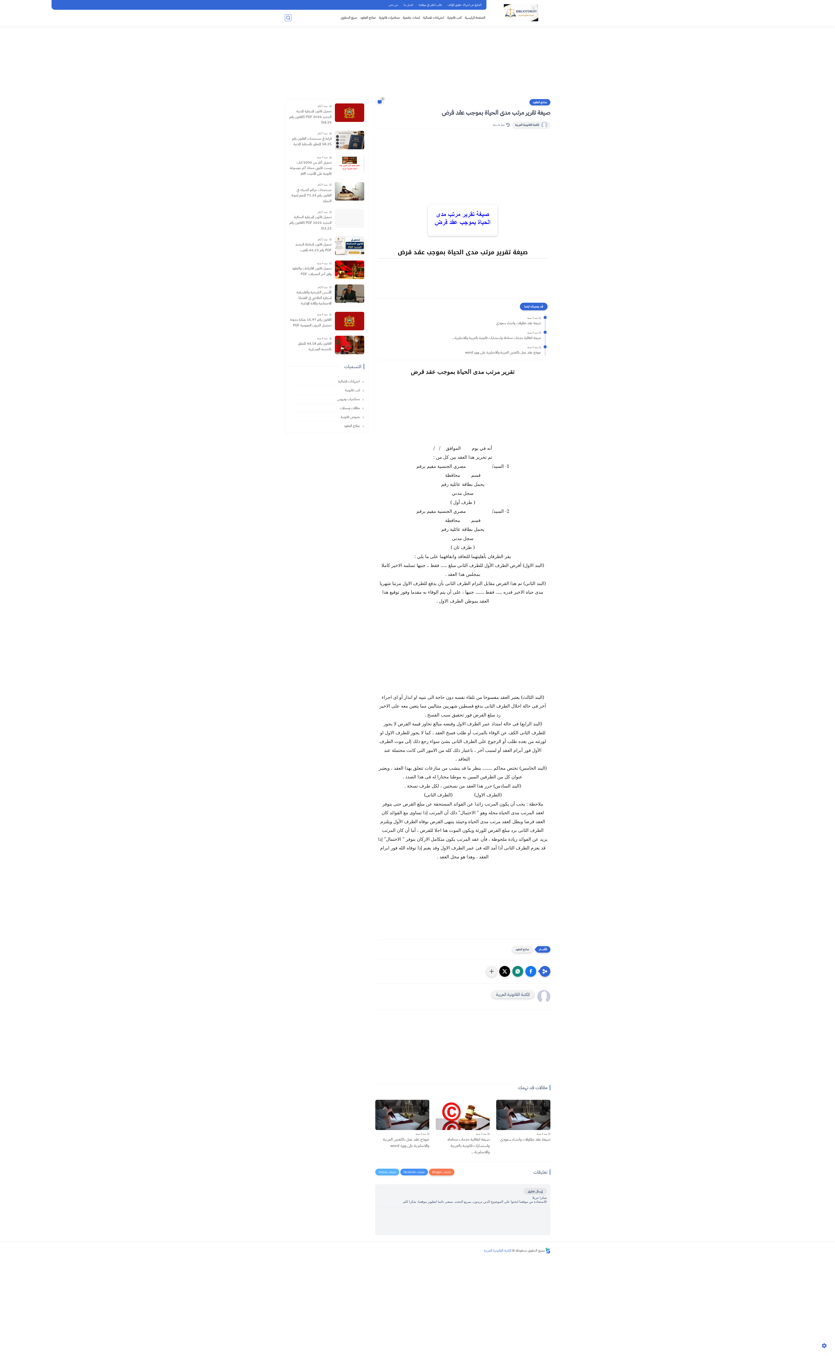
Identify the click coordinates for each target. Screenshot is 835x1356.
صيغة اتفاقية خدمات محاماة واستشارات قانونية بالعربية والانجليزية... (496, 338)
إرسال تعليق (535, 1191)
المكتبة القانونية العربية (527, 125)
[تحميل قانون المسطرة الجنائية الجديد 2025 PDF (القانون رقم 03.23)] (349, 218)
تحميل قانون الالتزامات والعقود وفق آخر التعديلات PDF (312, 271)
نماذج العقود (368, 17)
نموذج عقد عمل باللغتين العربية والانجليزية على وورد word (503, 352)
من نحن (393, 5)
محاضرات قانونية (389, 17)
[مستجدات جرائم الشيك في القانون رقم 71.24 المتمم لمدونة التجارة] (349, 191)
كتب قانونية (454, 17)
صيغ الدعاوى (349, 17)
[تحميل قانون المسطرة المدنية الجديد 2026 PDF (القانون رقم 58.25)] (349, 112)
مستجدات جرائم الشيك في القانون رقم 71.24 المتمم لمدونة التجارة (311, 195)
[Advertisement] (417, 65)
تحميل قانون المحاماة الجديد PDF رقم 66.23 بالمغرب (313, 247)
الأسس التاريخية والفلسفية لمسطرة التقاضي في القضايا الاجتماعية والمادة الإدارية (314, 298)
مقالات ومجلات (350, 408)
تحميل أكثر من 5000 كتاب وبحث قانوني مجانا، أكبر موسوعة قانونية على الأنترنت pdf (311, 168)
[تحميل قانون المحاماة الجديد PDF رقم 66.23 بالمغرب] (349, 246)
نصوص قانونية (351, 417)
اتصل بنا (408, 5)
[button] (530, 971)
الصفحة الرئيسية (475, 17)
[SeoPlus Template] (547, 1250)
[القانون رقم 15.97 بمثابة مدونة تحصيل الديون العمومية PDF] (349, 321)
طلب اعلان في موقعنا (430, 5)
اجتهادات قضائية (433, 17)
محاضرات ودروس (349, 399)
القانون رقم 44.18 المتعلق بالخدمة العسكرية (315, 346)
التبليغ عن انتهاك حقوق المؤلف (464, 5)
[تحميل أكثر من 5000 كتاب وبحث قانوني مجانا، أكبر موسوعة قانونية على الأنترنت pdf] (349, 164)
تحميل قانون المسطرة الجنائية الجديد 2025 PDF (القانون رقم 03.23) (310, 222)
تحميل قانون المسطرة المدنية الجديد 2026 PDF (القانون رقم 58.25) (310, 117)
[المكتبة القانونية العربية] (521, 12)
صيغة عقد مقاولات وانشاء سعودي (518, 323)
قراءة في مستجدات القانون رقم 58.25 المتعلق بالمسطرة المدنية (312, 141)
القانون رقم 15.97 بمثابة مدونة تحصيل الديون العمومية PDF (311, 322)
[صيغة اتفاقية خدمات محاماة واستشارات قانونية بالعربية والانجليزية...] (463, 1115)
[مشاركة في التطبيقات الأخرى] (491, 971)
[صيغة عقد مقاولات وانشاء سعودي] (523, 1115)
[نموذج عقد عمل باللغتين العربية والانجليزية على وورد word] (402, 1115)
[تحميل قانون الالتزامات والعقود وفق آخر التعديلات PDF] (349, 270)
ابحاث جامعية (411, 17)
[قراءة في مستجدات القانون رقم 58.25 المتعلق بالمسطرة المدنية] (349, 140)
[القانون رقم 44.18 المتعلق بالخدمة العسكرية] (349, 345)
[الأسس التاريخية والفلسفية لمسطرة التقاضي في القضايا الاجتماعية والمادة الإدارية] (349, 293)
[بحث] (288, 17)
